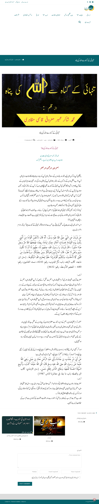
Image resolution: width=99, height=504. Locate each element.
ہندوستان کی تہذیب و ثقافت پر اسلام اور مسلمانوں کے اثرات (17, 436)
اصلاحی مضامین (50, 140)
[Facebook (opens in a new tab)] (90, 2)
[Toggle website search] (80, 22)
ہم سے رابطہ (7, 2)
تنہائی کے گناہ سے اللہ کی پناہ (9, 60)
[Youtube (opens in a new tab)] (92, 2)
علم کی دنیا (70, 140)
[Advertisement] (48, 40)
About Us (23, 501)
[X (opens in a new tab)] (88, 2)
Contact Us (7, 501)
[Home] (23, 60)
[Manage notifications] (94, 499)
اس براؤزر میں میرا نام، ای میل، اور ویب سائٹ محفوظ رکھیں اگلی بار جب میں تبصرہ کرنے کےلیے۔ (54, 477)
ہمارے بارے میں (24, 2)
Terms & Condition (15, 501)
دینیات (45, 140)
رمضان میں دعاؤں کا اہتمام (81, 418)
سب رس (49, 438)
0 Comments (28, 140)
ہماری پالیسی (18, 2)
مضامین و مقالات (40, 140)
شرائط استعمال (11, 2)
